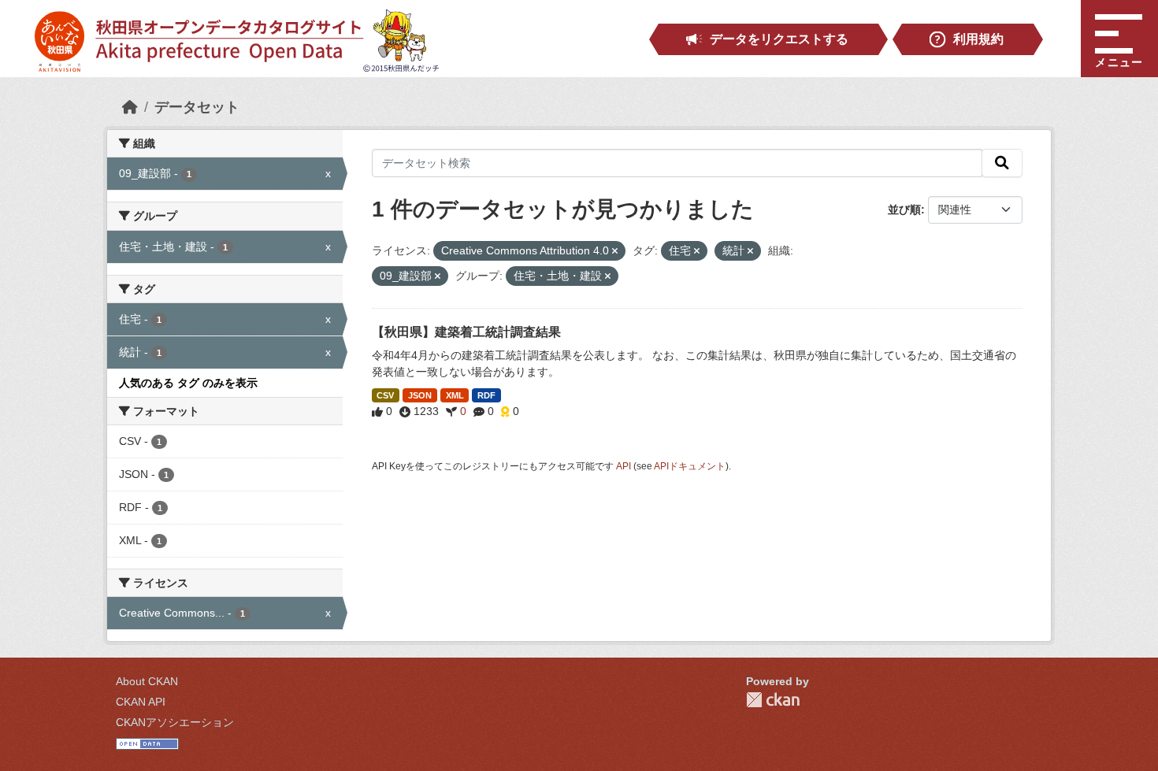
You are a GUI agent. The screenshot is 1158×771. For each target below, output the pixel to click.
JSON (420, 395)
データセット (196, 107)
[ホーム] (130, 107)
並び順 (904, 209)
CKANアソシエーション (175, 722)
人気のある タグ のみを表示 (188, 382)
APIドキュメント (690, 466)
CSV (385, 395)
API (623, 466)
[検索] (1002, 163)
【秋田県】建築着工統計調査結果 (466, 332)
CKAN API (140, 701)
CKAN (773, 699)
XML (455, 395)
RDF (486, 395)
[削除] (615, 251)
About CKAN (147, 681)
